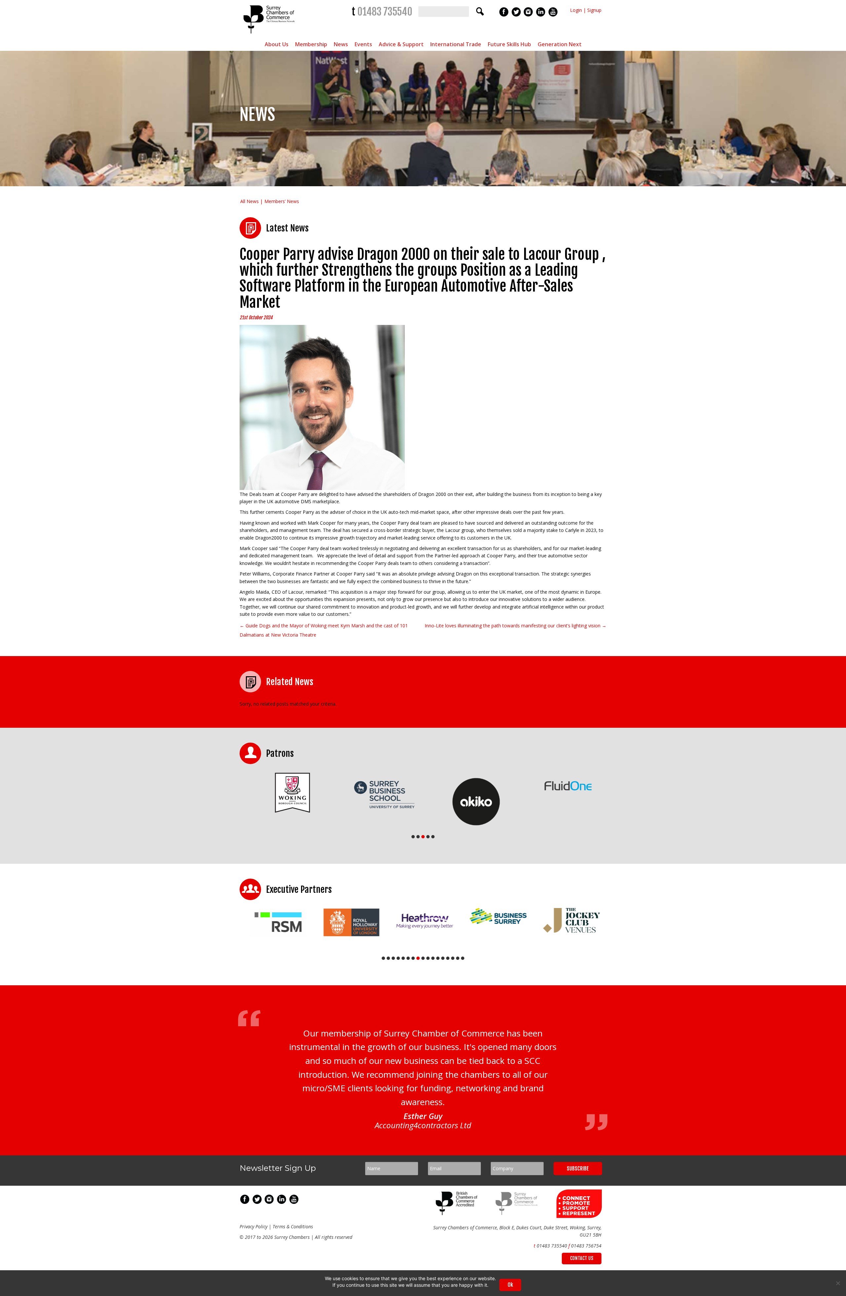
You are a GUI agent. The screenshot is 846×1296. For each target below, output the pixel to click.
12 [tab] (438, 958)
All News (249, 201)
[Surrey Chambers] (270, 35)
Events (363, 44)
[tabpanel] (285, 793)
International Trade (455, 44)
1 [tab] (413, 836)
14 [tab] (447, 958)
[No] (837, 1283)
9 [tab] (423, 958)
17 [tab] (462, 958)
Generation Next (560, 44)
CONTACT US (581, 1258)
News (341, 44)
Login (576, 10)
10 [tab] (428, 958)
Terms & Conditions (293, 1226)
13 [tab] (442, 958)
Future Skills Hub (509, 44)
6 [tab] (408, 958)
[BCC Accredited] (457, 1213)
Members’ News (281, 201)
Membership (311, 44)
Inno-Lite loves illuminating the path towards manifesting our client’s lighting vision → (515, 625)
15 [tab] (452, 958)
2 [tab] (418, 836)
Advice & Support (401, 44)
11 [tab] (433, 958)
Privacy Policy (253, 1226)
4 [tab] (428, 836)
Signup (594, 10)
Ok (510, 1284)
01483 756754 (586, 1246)
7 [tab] (413, 958)
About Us (276, 44)
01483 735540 (384, 12)
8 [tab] (418, 958)
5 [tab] (433, 836)
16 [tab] (457, 958)
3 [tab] (423, 836)
